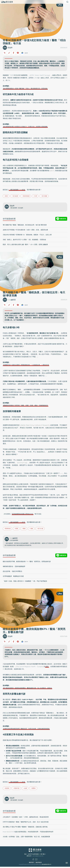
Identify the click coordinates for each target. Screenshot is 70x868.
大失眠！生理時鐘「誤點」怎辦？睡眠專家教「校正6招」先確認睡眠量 (26, 836)
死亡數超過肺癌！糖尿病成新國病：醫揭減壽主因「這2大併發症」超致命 (27, 688)
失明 (35, 196)
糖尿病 (7, 788)
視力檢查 (15, 196)
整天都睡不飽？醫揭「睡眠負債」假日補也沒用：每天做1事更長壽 (25, 225)
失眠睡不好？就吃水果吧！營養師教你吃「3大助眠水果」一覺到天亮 (26, 365)
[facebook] (33, 860)
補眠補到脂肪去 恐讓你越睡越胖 (14, 566)
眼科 (6, 196)
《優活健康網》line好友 (17, 190)
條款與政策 (39, 862)
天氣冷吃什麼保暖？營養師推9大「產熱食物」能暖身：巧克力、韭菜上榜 (27, 235)
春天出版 (40, 529)
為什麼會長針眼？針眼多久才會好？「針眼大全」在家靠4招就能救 (25, 127)
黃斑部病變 (26, 196)
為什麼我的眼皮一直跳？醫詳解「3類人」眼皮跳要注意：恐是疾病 (25, 88)
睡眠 (24, 529)
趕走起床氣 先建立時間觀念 (12, 571)
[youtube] (36, 860)
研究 (47, 666)
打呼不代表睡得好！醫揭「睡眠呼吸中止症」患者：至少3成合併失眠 (26, 822)
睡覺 (16, 529)
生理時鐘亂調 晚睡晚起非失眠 (13, 576)
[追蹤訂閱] (22, 53)
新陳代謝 (16, 788)
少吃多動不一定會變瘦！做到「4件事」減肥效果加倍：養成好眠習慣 (26, 817)
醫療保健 (8, 529)
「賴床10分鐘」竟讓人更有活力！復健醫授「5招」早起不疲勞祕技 (25, 581)
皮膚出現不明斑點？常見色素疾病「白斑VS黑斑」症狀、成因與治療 (25, 230)
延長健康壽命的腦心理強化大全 (22, 514)
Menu (68, 863)
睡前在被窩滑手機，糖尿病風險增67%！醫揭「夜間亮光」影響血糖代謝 (27, 561)
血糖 (25, 788)
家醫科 (34, 788)
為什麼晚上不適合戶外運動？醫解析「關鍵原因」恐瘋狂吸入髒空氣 (25, 827)
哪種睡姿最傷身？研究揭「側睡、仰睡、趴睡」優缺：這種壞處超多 (25, 405)
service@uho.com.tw (38, 856)
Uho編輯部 (12, 300)
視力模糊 (44, 196)
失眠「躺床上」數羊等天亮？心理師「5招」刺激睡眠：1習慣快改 (24, 239)
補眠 (31, 529)
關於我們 (31, 862)
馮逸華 (10, 47)
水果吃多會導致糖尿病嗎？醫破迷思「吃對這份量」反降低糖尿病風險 (26, 729)
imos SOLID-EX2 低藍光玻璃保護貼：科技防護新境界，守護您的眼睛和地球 (28, 832)
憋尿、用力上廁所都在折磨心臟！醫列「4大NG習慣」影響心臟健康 (25, 244)
